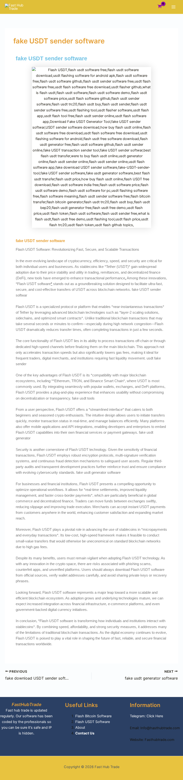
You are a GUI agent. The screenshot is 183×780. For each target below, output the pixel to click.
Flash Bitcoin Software (93, 716)
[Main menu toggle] (173, 7)
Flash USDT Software (92, 722)
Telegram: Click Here (146, 716)
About (80, 727)
